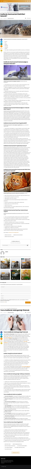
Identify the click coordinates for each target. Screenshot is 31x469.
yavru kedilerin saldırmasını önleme (20, 447)
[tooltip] (1, 40)
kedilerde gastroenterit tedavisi (9, 236)
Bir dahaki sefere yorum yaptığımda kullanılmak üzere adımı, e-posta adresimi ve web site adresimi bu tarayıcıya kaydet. (14, 300)
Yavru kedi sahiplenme (8, 337)
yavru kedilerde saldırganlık (8, 447)
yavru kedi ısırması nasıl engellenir (22, 445)
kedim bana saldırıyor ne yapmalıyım (10, 445)
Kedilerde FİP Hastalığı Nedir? (14, 232)
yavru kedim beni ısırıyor (8, 449)
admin (1, 18)
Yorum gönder (28, 302)
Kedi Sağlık (24, 262)
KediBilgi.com (5, 1)
